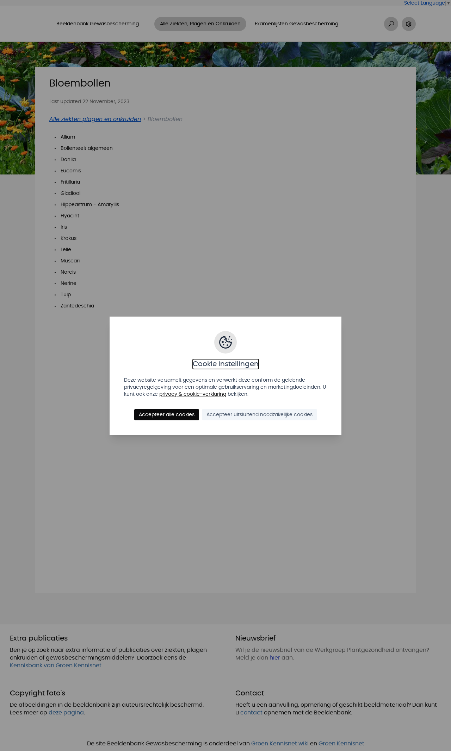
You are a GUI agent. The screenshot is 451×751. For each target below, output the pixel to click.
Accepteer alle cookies (166, 414)
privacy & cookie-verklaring (192, 394)
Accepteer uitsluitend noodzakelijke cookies (259, 414)
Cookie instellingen (226, 364)
